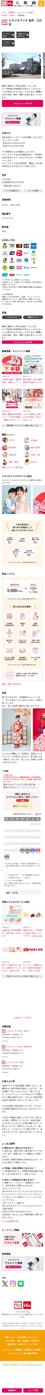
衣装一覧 (34, 1340)
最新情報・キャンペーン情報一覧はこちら (23, 425)
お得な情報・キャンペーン (28, 1337)
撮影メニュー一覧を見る (12, 467)
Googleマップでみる (22, 1018)
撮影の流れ (12, 1344)
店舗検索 (11, 12)
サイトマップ (8, 1349)
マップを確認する (12, 191)
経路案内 (12, 1390)
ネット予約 (33, 1390)
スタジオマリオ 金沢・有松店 (17, 1031)
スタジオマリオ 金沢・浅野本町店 (19, 1047)
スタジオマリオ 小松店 (15, 1062)
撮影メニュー (10, 1337)
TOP (3, 12)
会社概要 (36, 1349)
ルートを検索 (33, 191)
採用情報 (27, 1349)
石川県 (4, 15)
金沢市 (12, 15)
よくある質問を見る (10, 1221)
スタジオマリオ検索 (25, 12)
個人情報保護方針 (30, 1353)
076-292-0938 (7, 218)
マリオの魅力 (10, 1340)
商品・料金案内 (23, 1340)
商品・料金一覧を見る (11, 684)
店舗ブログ (22, 1344)
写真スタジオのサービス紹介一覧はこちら (23, 976)
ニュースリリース (14, 1353)
